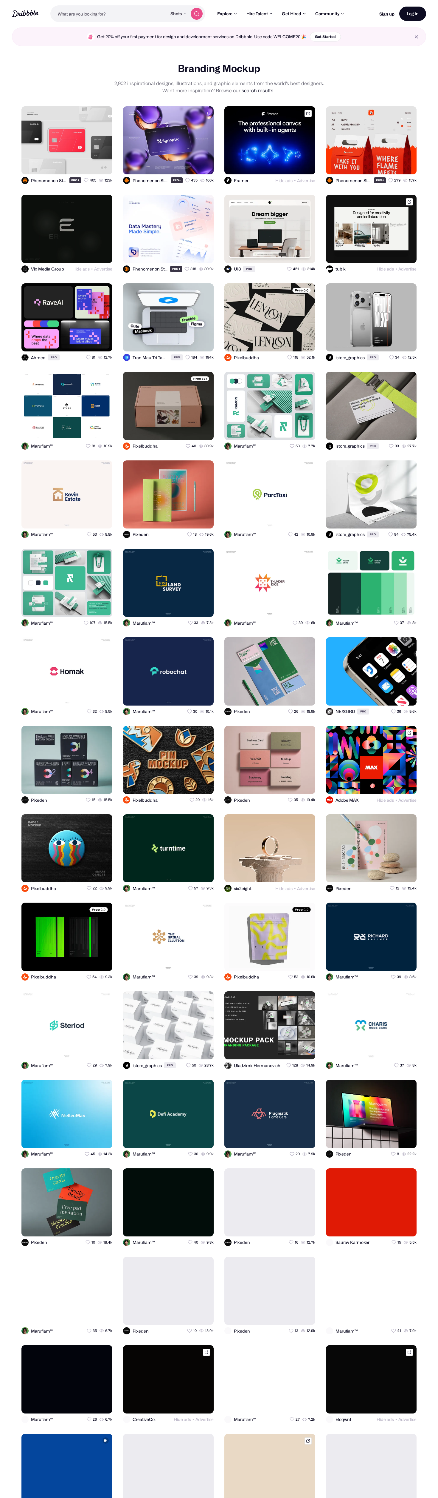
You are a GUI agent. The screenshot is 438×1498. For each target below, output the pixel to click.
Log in (413, 13)
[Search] (197, 14)
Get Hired (291, 13)
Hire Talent (257, 13)
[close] (416, 37)
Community (327, 13)
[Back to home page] (25, 13)
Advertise (306, 180)
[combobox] (109, 14)
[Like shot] (102, 164)
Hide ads (284, 180)
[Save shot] (91, 164)
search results (257, 90)
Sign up (386, 13)
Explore (224, 13)
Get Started (325, 36)
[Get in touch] (79, 164)
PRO (75, 180)
